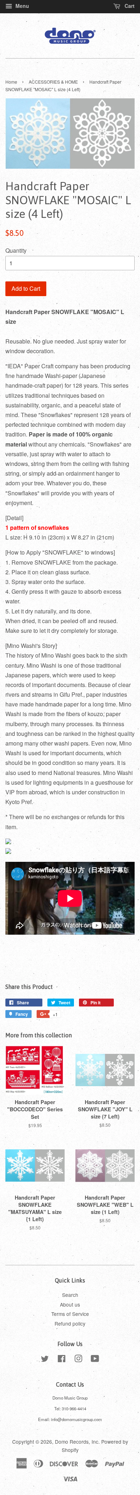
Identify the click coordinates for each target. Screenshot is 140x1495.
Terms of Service (70, 1313)
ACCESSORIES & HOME (53, 82)
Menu (21, 5)
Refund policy (70, 1323)
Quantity (16, 250)
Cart (129, 5)
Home (11, 82)
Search (70, 1294)
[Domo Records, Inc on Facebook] (61, 1359)
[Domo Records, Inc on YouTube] (95, 1359)
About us (70, 1304)
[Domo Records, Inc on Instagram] (78, 1359)
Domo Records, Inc (76, 1441)
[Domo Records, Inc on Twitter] (45, 1359)
